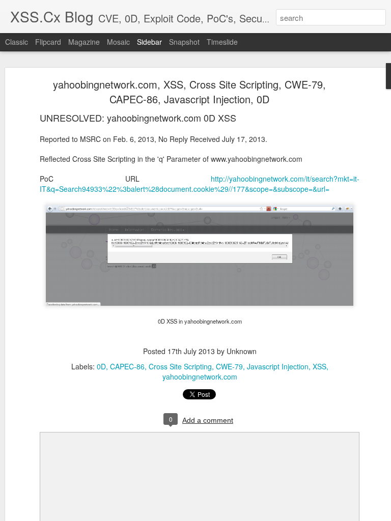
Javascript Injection (278, 366)
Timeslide (222, 42)
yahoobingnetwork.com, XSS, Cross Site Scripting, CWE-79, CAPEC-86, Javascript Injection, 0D (189, 91)
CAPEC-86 (127, 366)
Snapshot (184, 42)
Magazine (84, 42)
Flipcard (48, 42)
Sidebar (149, 42)
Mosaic (118, 42)
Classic (16, 42)
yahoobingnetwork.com (199, 376)
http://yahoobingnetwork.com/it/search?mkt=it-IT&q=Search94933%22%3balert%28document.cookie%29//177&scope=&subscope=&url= (199, 183)
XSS (319, 366)
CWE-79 (229, 366)
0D (101, 366)
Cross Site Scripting (180, 366)
